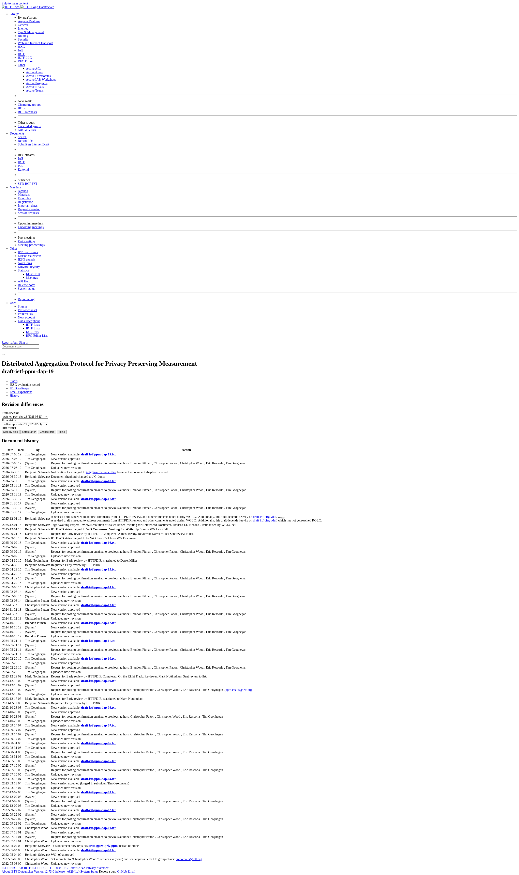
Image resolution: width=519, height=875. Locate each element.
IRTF (21, 54)
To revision (9, 420)
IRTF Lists (33, 328)
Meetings (32, 277)
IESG (21, 46)
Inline (62, 431)
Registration (25, 202)
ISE (20, 166)
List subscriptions (29, 321)
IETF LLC (25, 57)
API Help (24, 281)
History (14, 395)
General (23, 25)
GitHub (122, 871)
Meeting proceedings (31, 245)
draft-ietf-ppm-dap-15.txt (98, 569)
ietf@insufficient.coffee (101, 472)
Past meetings (26, 241)
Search (22, 137)
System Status (89, 871)
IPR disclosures (28, 252)
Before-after (29, 431)
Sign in (22, 306)
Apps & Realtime (29, 21)
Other (21, 65)
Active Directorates (38, 76)
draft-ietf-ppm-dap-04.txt (98, 779)
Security (23, 39)
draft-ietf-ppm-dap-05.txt (98, 761)
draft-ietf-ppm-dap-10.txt (98, 658)
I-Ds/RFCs (33, 274)
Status (13, 381)
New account (26, 317)
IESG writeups (19, 388)
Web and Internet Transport (35, 43)
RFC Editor (25, 61)
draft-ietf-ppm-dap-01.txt (98, 828)
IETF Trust (53, 868)
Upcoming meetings (31, 227)
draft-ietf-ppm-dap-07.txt (98, 725)
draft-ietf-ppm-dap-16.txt (98, 542)
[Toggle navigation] (3, 354)
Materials (24, 194)
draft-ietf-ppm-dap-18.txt (98, 481)
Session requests (28, 213)
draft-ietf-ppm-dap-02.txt (98, 810)
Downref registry (29, 266)
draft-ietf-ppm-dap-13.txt (98, 605)
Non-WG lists (27, 129)
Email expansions (21, 392)
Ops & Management (31, 32)
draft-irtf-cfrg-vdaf (264, 516)
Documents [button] (17, 133)
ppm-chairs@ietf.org (238, 689)
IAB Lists (32, 332)
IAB (21, 50)
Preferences (25, 313)
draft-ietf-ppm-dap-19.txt (98, 454)
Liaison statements (29, 255)
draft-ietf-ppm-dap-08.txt (98, 707)
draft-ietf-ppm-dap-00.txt (98, 850)
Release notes (26, 285)
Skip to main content (15, 3)
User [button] (13, 302)
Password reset (27, 310)
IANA (81, 868)
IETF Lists (33, 324)
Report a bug (26, 299)
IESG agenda (26, 259)
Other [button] (13, 248)
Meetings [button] (15, 187)
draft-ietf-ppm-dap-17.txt (98, 499)
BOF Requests (27, 112)
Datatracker (46, 7)
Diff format (9, 427)
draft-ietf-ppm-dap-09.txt (98, 681)
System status (26, 288)
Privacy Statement (97, 868)
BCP (28, 183)
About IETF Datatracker (17, 871)
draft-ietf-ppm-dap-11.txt (98, 640)
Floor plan (24, 198)
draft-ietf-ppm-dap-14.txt (98, 587)
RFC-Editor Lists (37, 335)
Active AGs (33, 68)
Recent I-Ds (25, 140)
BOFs (22, 108)
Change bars (47, 431)
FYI (34, 183)
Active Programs (36, 83)
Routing (23, 35)
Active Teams (35, 90)
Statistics (23, 270)
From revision (10, 413)
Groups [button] (14, 14)
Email (131, 871)
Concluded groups (29, 126)
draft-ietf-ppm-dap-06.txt (98, 743)
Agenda (23, 191)
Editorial (23, 169)
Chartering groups (29, 104)
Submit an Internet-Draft (33, 144)
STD (21, 183)
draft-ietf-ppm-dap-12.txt (98, 623)
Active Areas (34, 72)
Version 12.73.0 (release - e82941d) (57, 871)
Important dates (28, 205)
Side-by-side (10, 431)
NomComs (25, 263)
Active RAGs (35, 87)
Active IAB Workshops (41, 79)
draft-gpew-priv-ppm (103, 845)
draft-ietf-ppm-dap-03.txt (98, 792)
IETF (5, 868)
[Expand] (282, 517)
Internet (23, 28)
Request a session (29, 209)
